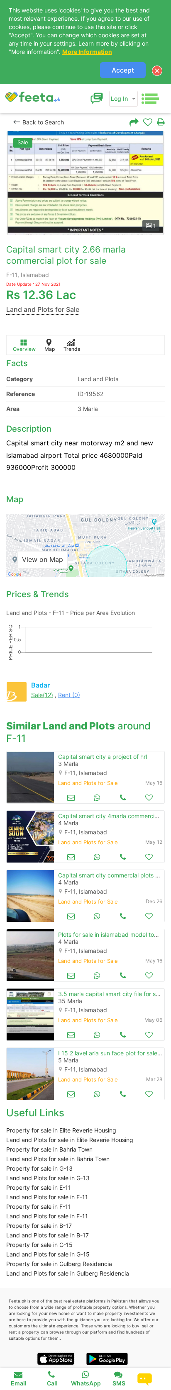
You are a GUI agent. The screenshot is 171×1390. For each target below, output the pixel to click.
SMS (118, 1383)
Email (19, 1383)
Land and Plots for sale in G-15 (48, 1254)
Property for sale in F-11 (38, 1206)
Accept (123, 70)
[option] (85, 183)
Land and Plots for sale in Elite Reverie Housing (69, 1139)
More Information (87, 51)
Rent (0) (69, 694)
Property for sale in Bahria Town (49, 1149)
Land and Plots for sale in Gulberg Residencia (67, 1273)
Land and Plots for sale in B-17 (47, 1235)
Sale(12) (42, 694)
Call (52, 1383)
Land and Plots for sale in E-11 (47, 1196)
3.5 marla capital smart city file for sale (111, 993)
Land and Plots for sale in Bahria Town (58, 1158)
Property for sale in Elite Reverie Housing (61, 1130)
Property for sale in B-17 (39, 1225)
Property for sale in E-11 (38, 1187)
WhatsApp (86, 1383)
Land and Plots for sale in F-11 (47, 1216)
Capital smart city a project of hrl (102, 756)
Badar (40, 685)
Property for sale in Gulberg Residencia (59, 1263)
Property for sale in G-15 (39, 1244)
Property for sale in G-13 (39, 1168)
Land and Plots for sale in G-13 (48, 1177)
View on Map (42, 559)
